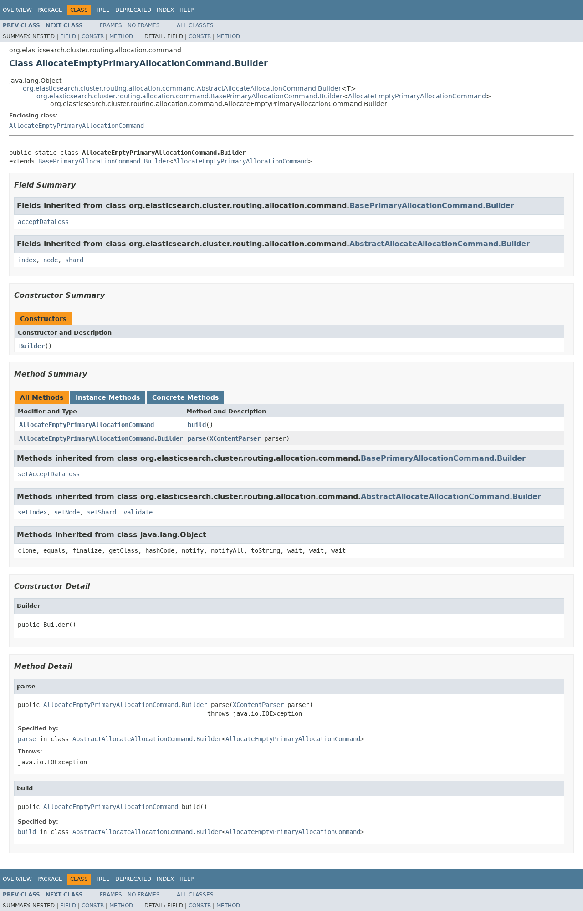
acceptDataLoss (43, 221)
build (197, 424)
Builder (32, 346)
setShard (101, 512)
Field (68, 36)
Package (49, 10)
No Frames (144, 25)
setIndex (32, 512)
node (50, 260)
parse (197, 438)
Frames (111, 25)
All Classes (195, 25)
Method (121, 36)
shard (74, 260)
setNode (67, 512)
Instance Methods (108, 397)
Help (186, 10)
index (27, 260)
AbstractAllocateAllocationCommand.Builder (439, 243)
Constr (93, 36)
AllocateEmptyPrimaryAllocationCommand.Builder (101, 438)
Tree (103, 10)
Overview (17, 10)
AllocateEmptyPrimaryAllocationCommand (417, 96)
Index (165, 10)
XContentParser (235, 438)
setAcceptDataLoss (49, 474)
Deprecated (133, 10)
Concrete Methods (185, 397)
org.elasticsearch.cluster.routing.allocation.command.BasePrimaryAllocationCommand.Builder (189, 96)
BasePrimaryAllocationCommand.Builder (103, 161)
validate (138, 512)
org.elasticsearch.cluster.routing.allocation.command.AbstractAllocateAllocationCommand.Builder (182, 88)
